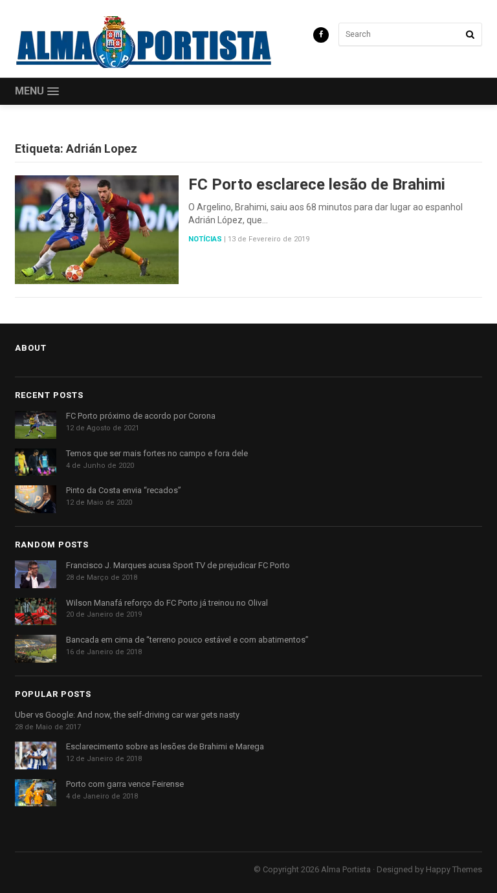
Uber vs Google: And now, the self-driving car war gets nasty (127, 715)
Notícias (205, 239)
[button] (37, 91)
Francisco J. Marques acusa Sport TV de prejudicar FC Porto (178, 565)
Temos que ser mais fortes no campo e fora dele (157, 453)
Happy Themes (454, 869)
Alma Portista (346, 869)
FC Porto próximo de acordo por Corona (140, 416)
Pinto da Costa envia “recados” (123, 490)
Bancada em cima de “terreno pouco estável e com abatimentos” (187, 640)
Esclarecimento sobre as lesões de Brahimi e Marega (165, 746)
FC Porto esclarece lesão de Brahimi (316, 184)
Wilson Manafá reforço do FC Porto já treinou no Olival (167, 603)
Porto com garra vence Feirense (125, 784)
